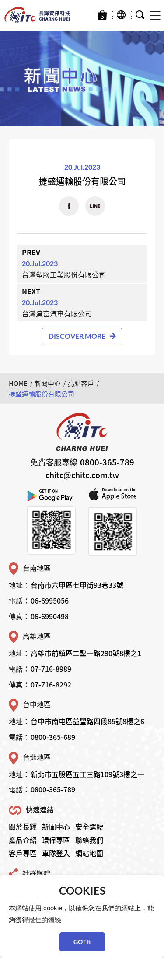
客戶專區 (23, 853)
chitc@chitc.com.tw (82, 475)
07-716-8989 (51, 668)
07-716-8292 (51, 684)
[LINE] (95, 206)
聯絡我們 (89, 840)
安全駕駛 (89, 826)
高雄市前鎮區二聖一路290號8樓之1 (86, 653)
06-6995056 (50, 600)
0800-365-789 (107, 462)
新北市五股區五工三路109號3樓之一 (87, 774)
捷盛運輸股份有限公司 (41, 394)
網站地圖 (89, 853)
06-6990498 (50, 616)
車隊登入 (56, 853)
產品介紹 (23, 840)
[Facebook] (69, 206)
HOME (18, 383)
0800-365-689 (53, 737)
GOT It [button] (82, 941)
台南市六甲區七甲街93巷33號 (77, 585)
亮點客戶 (81, 383)
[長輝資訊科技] (37, 15)
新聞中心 (48, 383)
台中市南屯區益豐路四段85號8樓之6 (87, 721)
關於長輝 (23, 826)
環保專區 (56, 840)
